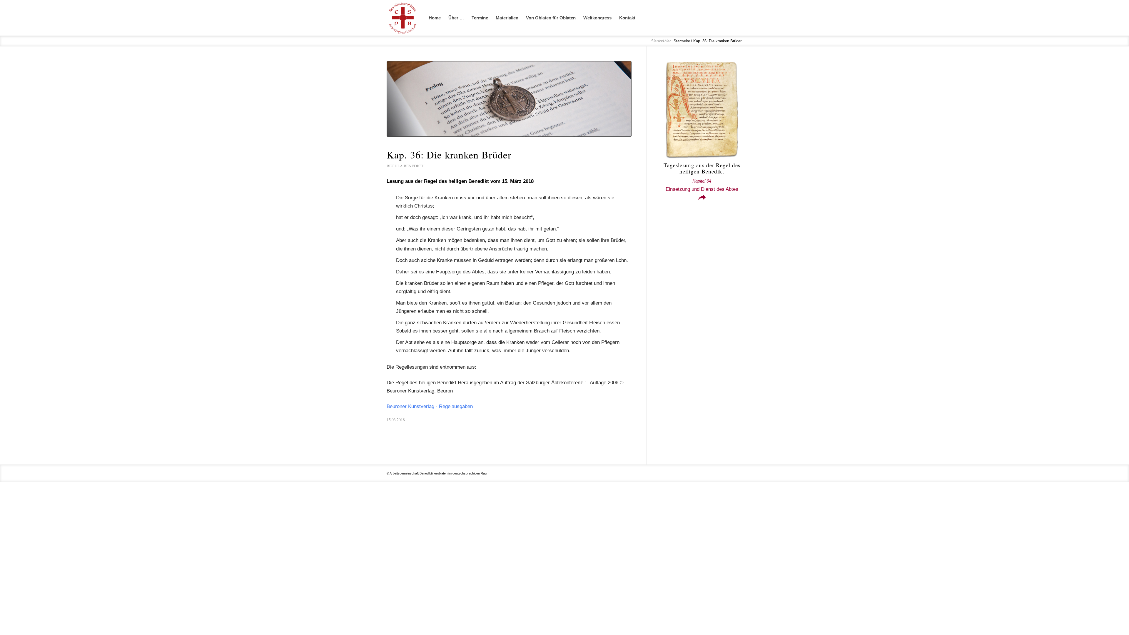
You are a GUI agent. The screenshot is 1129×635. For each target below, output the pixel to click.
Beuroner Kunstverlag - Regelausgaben (430, 406)
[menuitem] (435, 18)
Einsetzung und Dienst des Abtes (702, 185)
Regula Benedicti (406, 165)
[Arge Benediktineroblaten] (403, 18)
